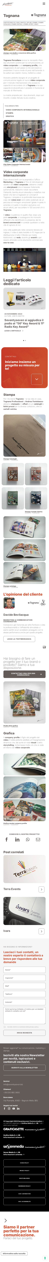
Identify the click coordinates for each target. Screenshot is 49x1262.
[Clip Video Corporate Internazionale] (24, 121)
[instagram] (9, 1108)
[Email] (38, 839)
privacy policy (34, 1027)
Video (36, 24)
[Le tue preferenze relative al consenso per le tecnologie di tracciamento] (45, 1258)
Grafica (23, 22)
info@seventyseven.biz (13, 1084)
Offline (29, 22)
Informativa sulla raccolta (14, 1253)
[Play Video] (24, 260)
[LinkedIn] (17, 839)
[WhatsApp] (28, 839)
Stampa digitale (17, 24)
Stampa (35, 22)
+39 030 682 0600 (11, 1092)
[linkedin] (18, 1108)
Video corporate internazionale (23, 110)
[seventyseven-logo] (7, 3)
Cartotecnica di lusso (11, 22)
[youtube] (14, 1108)
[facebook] (4, 1108)
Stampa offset (28, 24)
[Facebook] (6, 839)
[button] (23, 340)
